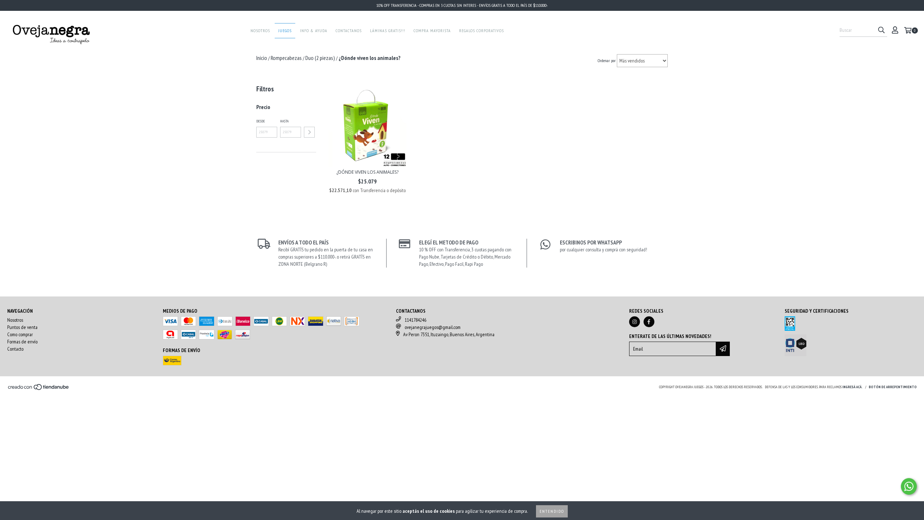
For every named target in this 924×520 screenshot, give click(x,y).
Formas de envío (22, 341)
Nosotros (260, 30)
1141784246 (415, 320)
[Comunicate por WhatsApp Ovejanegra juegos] (909, 486)
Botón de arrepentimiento (893, 387)
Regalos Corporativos (481, 30)
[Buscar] (881, 30)
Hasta (284, 121)
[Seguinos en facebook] (649, 321)
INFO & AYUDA (313, 30)
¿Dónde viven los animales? (367, 172)
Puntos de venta (22, 327)
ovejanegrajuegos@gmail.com (433, 327)
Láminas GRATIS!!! (387, 30)
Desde (260, 121)
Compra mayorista (432, 30)
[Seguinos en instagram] (634, 321)
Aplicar (309, 132)
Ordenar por (607, 60)
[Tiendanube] (38, 389)
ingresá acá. (852, 387)
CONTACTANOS (349, 30)
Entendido (552, 511)
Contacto (15, 349)
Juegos (285, 30)
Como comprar (20, 334)
